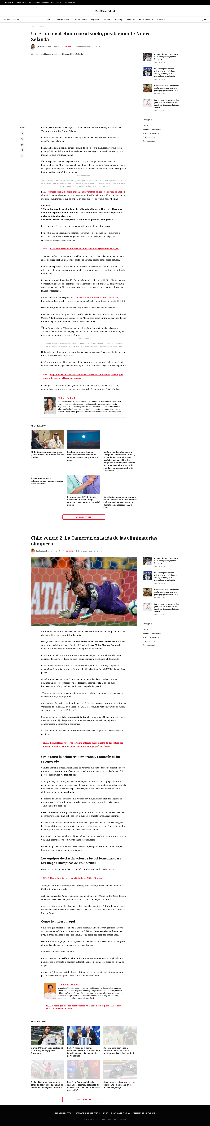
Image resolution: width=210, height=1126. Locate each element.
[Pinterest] (22, 150)
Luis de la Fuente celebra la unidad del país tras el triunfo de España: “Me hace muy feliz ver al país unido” (83, 1086)
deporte (69, 551)
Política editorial (149, 137)
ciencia (68, 47)
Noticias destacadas (62, 19)
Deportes (131, 19)
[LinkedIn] (22, 144)
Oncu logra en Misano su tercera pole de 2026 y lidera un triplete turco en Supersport (119, 1085)
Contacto (161, 19)
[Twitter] (22, 139)
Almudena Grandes (45, 551)
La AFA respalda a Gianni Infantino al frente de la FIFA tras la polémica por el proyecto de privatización (165, 72)
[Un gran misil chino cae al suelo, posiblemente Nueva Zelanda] (84, 87)
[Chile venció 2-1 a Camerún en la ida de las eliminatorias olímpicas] (84, 591)
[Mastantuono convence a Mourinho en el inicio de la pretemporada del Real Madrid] (120, 1035)
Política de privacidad (151, 133)
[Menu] (205, 19)
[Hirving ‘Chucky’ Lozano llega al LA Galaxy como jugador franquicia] (147, 57)
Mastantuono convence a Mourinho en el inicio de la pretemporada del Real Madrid (118, 1050)
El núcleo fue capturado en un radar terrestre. (95, 297)
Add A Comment (83, 517)
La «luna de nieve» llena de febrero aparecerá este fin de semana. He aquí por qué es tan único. (82, 456)
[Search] (201, 19)
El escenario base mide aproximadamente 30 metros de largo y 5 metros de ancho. (84, 191)
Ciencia (106, 19)
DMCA (145, 126)
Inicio (47, 19)
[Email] (22, 156)
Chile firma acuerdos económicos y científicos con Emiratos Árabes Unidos (47, 455)
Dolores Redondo (44, 47)
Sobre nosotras (149, 141)
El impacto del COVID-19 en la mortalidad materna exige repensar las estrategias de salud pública (83, 501)
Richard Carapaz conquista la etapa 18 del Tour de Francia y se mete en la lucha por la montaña (47, 1085)
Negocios (95, 19)
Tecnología (118, 19)
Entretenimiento (146, 19)
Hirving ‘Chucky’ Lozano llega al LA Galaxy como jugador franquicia (166, 56)
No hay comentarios (83, 47)
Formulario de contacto (152, 129)
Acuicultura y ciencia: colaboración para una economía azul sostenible (47, 481)
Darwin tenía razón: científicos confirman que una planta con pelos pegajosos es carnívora (47, 2)
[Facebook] (22, 133)
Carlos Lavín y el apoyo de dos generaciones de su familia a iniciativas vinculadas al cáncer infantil (166, 103)
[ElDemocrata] (105, 11)
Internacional (81, 19)
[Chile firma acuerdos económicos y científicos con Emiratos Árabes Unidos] (47, 439)
